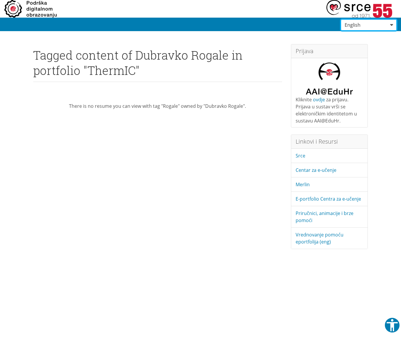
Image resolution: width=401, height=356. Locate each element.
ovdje (319, 99)
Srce (300, 155)
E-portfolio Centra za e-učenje (328, 199)
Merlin (303, 184)
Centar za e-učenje (316, 170)
